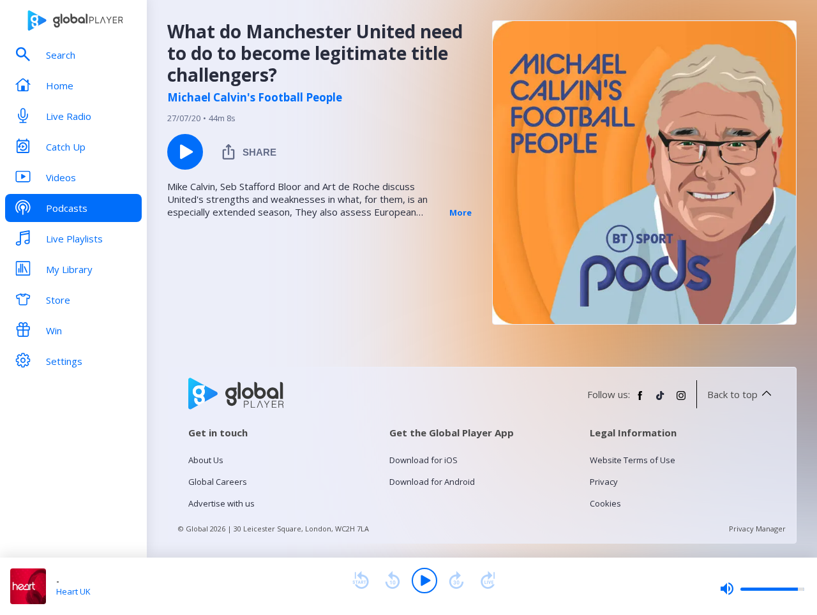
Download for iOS (423, 460)
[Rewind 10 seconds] (392, 580)
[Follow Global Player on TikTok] (661, 401)
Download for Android (432, 481)
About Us (205, 460)
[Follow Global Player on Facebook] (640, 401)
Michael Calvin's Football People (254, 98)
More (460, 212)
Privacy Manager (757, 528)
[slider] (762, 589)
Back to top (732, 394)
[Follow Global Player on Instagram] (681, 401)
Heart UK (73, 591)
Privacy (604, 481)
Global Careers (217, 481)
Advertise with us (221, 503)
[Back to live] (488, 580)
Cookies (605, 503)
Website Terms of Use (632, 460)
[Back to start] (360, 580)
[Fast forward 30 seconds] (456, 580)
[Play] (424, 580)
